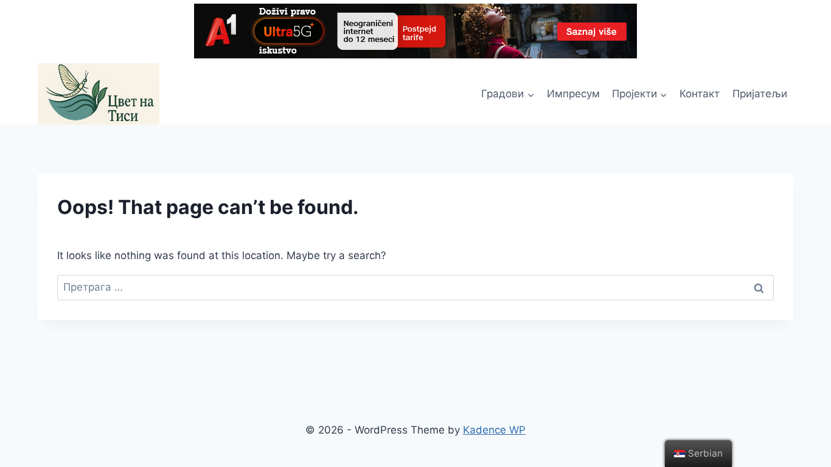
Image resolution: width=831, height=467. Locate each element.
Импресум (573, 94)
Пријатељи (759, 94)
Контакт (700, 94)
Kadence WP (494, 430)
